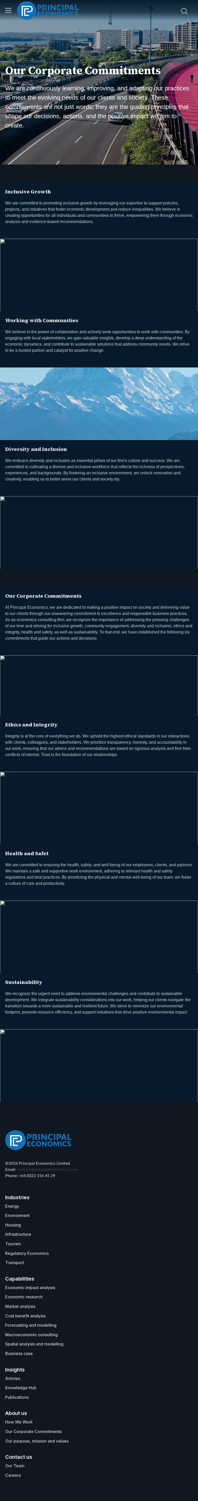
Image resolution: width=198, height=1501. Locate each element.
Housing (13, 1225)
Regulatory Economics (27, 1253)
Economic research (24, 1296)
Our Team (14, 1465)
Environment (17, 1215)
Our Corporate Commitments (33, 1431)
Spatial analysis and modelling (34, 1343)
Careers (13, 1475)
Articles (12, 1378)
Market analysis (20, 1306)
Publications (17, 1397)
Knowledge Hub (20, 1387)
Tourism (13, 1243)
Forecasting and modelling (30, 1325)
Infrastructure (18, 1234)
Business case (19, 1353)
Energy (12, 1206)
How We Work (19, 1422)
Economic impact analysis (30, 1287)
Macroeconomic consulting (31, 1334)
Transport (14, 1262)
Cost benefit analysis (25, 1315)
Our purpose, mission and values (37, 1441)
